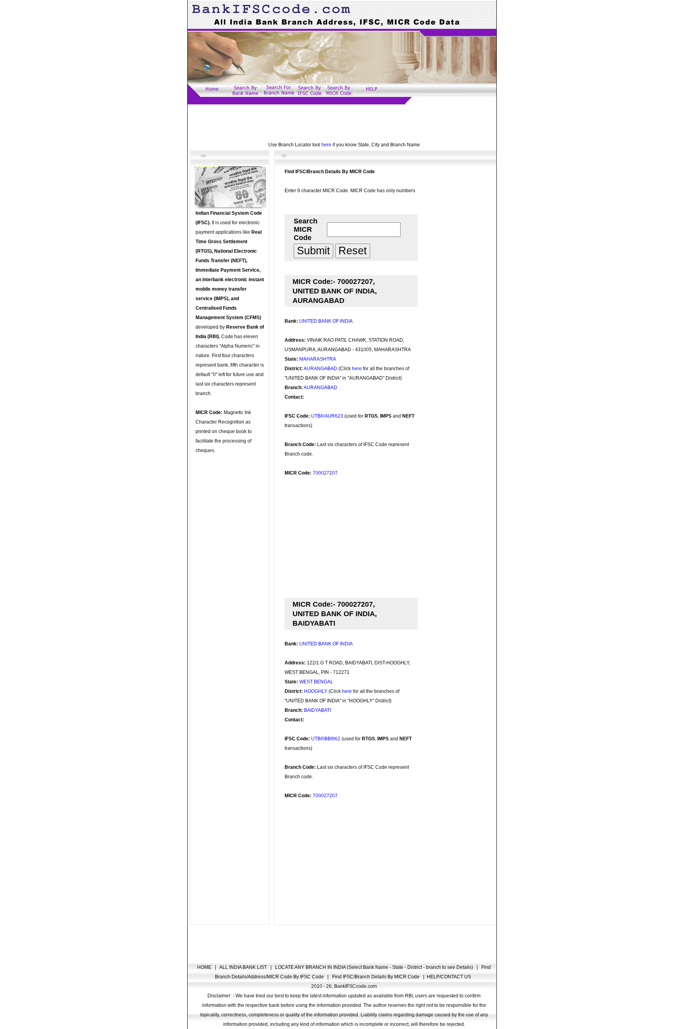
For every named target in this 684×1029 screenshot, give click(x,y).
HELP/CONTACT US (449, 977)
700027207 (325, 473)
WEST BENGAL (316, 682)
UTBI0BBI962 (325, 738)
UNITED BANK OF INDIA (326, 321)
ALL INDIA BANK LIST (243, 967)
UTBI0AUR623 (327, 416)
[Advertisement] (342, 122)
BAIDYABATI (317, 710)
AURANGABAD (320, 368)
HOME (205, 967)
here (326, 145)
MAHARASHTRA (317, 359)
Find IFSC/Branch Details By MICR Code (376, 977)
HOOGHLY (315, 691)
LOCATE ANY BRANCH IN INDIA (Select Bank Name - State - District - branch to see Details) (374, 967)
